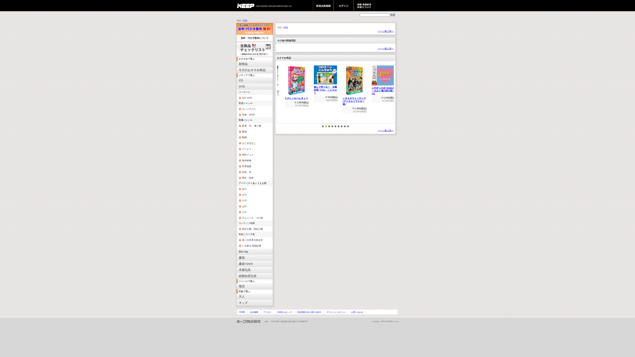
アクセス (267, 312)
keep (246, 5)
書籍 (242, 257)
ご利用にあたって (284, 312)
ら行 (244, 212)
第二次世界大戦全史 (252, 240)
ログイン (343, 5)
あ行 (244, 189)
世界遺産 (246, 166)
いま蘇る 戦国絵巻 (251, 245)
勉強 (244, 131)
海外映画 (246, 160)
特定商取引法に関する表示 (309, 312)
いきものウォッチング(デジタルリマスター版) (349, 101)
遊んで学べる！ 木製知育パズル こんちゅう (320, 90)
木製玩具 (245, 270)
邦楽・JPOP (248, 114)
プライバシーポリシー (336, 312)
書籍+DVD (246, 263)
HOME (242, 312)
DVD (245, 20)
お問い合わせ (357, 312)
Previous (279, 96)
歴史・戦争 (248, 178)
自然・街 (246, 172)
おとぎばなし (249, 143)
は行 (244, 206)
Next (391, 96)
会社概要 (254, 312)
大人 (242, 296)
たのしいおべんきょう (291, 98)
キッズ (243, 302)
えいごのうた (249, 109)
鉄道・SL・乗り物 (251, 125)
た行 (244, 200)
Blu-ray (243, 251)
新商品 (243, 64)
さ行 (244, 194)
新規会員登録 (323, 5)
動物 (244, 137)
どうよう (246, 149)
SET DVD (247, 98)
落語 (242, 286)
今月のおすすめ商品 (252, 70)
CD (241, 80)
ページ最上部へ (386, 31)
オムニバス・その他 (252, 218)
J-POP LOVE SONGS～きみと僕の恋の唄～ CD (380, 91)
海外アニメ (248, 154)
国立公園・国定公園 (252, 229)
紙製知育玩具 (248, 276)
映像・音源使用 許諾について (364, 5)
